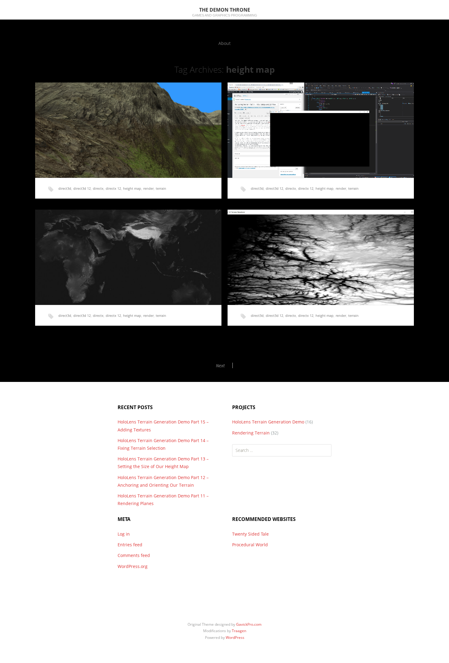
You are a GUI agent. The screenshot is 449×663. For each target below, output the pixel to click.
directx (98, 188)
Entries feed (130, 545)
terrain (161, 188)
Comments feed (134, 555)
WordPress (235, 637)
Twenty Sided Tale (250, 534)
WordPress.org (133, 566)
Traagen (239, 630)
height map (132, 188)
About (224, 43)
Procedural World (250, 545)
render (148, 188)
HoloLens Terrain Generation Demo (268, 422)
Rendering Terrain (251, 433)
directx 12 (113, 188)
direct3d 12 (82, 188)
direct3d (64, 188)
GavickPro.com (248, 624)
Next (220, 365)
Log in (124, 534)
